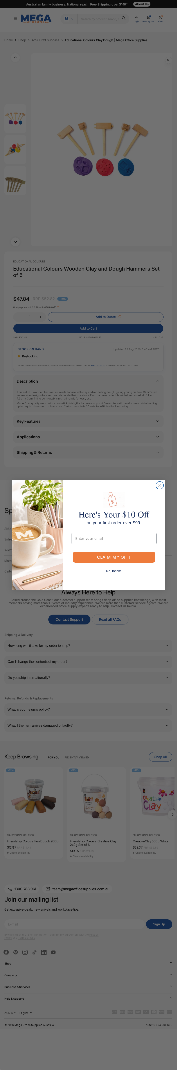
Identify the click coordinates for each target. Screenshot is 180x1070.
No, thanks (114, 571)
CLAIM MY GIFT (114, 557)
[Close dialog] (160, 485)
